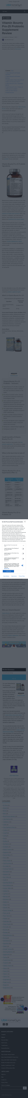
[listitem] (14, 545)
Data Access (14, 576)
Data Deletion (6, 576)
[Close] (25, 522)
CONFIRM (8, 571)
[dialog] (14, 549)
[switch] (23, 548)
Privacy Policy (22, 576)
